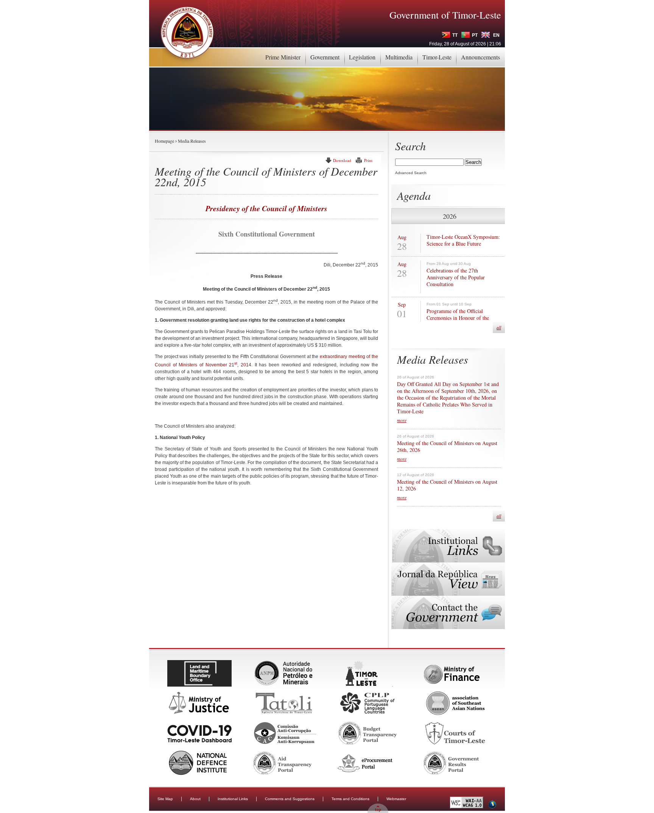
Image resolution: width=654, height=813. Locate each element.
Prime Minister (283, 57)
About (195, 799)
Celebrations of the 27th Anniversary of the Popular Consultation (456, 277)
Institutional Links (233, 799)
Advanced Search (411, 173)
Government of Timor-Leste (445, 14)
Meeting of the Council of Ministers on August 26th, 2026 (447, 446)
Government (324, 57)
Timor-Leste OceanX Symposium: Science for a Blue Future (463, 240)
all (499, 327)
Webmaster (396, 799)
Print (368, 160)
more (401, 420)
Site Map (165, 799)
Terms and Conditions (350, 799)
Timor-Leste (437, 57)
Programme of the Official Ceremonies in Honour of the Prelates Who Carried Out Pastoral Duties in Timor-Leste (463, 321)
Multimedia (399, 57)
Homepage (164, 141)
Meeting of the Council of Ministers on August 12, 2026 (447, 485)
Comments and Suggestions (290, 799)
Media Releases (192, 141)
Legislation (362, 57)
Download (342, 160)
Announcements (480, 57)
